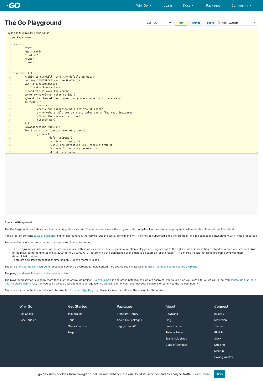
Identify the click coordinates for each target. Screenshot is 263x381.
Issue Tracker (174, 326)
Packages (213, 5)
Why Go (144, 5)
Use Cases (26, 313)
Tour (71, 320)
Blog (168, 320)
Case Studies (27, 320)
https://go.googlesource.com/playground (172, 266)
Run (180, 22)
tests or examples (45, 235)
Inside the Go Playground (34, 266)
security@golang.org (85, 290)
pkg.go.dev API (127, 326)
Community (242, 5)
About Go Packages (129, 320)
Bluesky (219, 313)
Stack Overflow (78, 326)
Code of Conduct (176, 344)
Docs (189, 5)
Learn (168, 5)
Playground (75, 313)
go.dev (68, 229)
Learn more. (202, 374)
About (170, 306)
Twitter (218, 326)
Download (172, 313)
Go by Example (102, 279)
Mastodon (220, 320)
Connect (221, 306)
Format (195, 22)
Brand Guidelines (176, 338)
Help (71, 332)
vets (132, 229)
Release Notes (175, 332)
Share (210, 22)
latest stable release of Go (52, 273)
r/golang (219, 344)
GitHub (218, 332)
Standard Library (127, 313)
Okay (219, 374)
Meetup (219, 350)
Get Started (77, 306)
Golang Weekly (223, 357)
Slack (217, 338)
